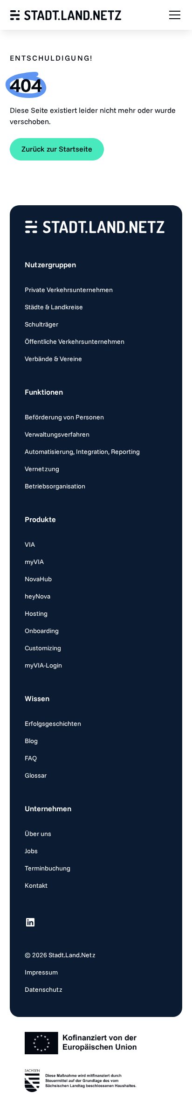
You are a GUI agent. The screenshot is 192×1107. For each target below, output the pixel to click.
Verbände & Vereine (53, 359)
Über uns (38, 833)
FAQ (31, 758)
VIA (30, 544)
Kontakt (36, 885)
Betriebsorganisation (55, 486)
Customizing (43, 648)
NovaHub (38, 579)
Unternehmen (48, 808)
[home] (66, 15)
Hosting (36, 613)
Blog (31, 741)
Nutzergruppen (50, 264)
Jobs (31, 851)
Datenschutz (43, 989)
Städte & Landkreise (54, 307)
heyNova (37, 596)
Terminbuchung (47, 868)
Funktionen (44, 392)
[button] (173, 15)
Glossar (36, 775)
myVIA (34, 561)
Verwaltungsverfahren (57, 434)
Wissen (37, 698)
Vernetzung (42, 469)
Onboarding (42, 631)
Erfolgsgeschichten (53, 723)
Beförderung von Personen (64, 417)
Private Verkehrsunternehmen (69, 289)
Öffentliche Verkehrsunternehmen (74, 341)
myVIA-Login (43, 665)
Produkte (40, 519)
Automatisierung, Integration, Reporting (82, 451)
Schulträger (41, 324)
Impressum (41, 972)
